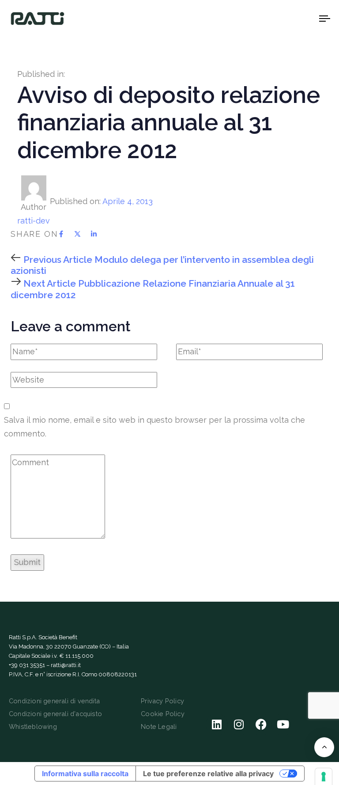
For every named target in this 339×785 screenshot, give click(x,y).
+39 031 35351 (27, 665)
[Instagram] (239, 724)
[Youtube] (283, 724)
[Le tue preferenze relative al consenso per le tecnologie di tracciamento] (323, 776)
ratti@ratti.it (66, 665)
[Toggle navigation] (276, 18)
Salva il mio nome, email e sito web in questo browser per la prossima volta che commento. (154, 426)
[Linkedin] (217, 724)
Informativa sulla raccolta (85, 773)
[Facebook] (261, 724)
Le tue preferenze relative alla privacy (208, 773)
